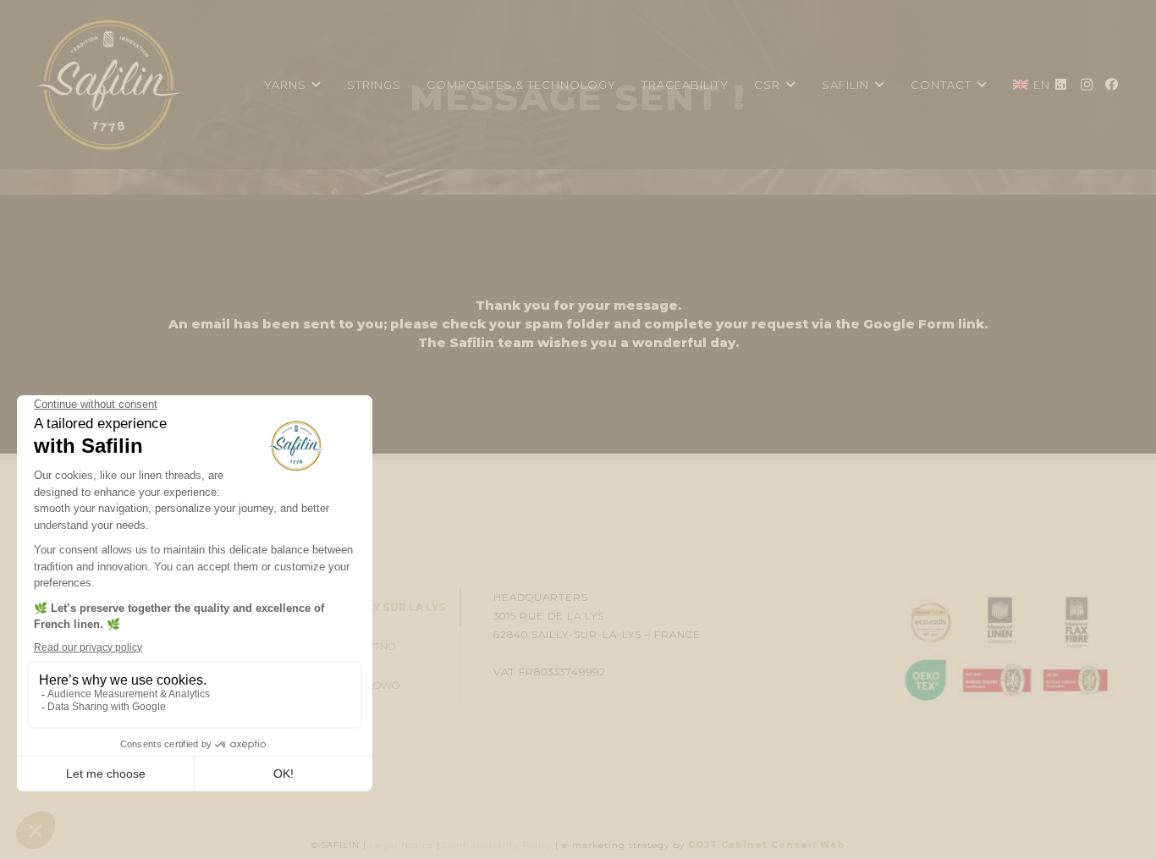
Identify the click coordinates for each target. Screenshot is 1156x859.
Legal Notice (401, 845)
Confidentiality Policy (497, 845)
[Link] (108, 84)
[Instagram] (1086, 84)
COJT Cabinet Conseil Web (766, 845)
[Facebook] (1112, 84)
